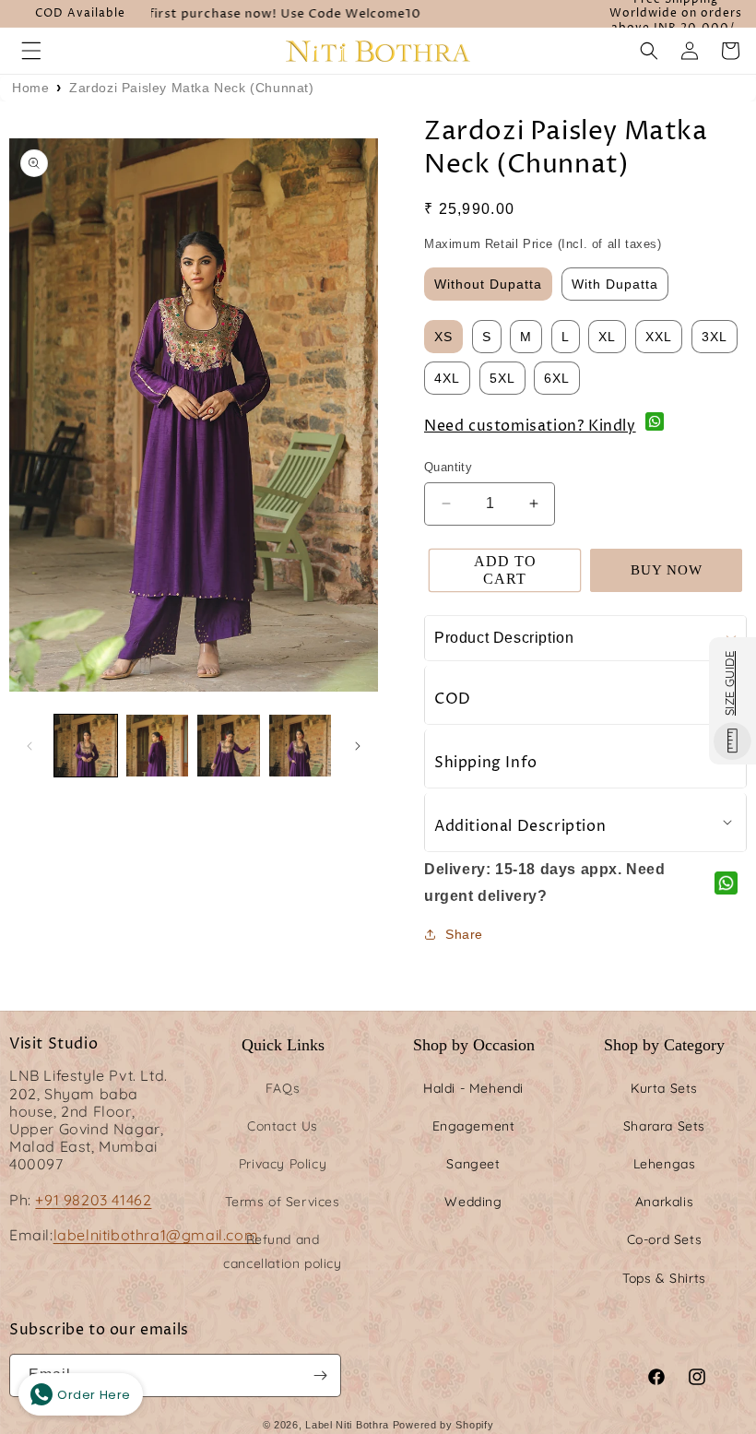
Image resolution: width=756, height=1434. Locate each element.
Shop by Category (664, 1045)
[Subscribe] (320, 1375)
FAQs (283, 1088)
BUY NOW (667, 570)
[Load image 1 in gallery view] (85, 746)
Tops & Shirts (664, 1278)
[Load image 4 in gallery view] (300, 746)
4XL (447, 378)
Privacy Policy (282, 1163)
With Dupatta (615, 284)
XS (443, 336)
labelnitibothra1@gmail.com (156, 1235)
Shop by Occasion (474, 1045)
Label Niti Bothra (347, 1424)
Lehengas (664, 1163)
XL (607, 336)
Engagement (473, 1126)
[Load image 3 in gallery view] (228, 746)
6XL (557, 378)
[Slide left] (29, 746)
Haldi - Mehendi (473, 1088)
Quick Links (283, 1045)
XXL (658, 336)
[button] (31, 50)
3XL (714, 336)
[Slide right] (357, 746)
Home (30, 87)
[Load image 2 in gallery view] (157, 746)
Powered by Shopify (443, 1424)
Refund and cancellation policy (282, 1251)
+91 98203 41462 (93, 1200)
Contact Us (282, 1126)
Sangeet (473, 1163)
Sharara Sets (664, 1126)
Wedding (473, 1201)
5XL (502, 378)
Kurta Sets (664, 1088)
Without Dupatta (488, 284)
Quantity (448, 467)
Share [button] (464, 934)
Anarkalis (664, 1201)
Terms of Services (282, 1201)
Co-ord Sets (665, 1239)
